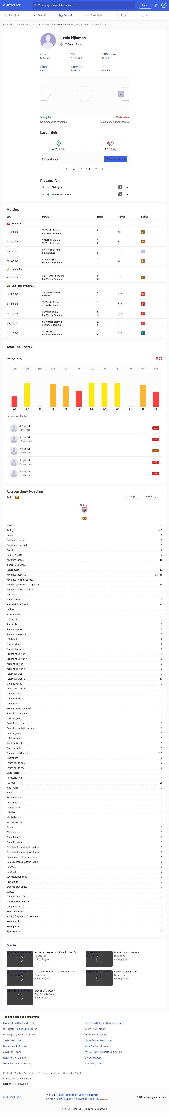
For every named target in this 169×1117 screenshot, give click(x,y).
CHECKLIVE (12, 5)
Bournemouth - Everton (15, 1046)
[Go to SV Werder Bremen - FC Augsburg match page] (84, 251)
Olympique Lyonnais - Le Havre (19, 1034)
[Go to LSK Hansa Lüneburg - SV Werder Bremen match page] (84, 277)
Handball (67, 1073)
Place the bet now (115, 159)
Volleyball (55, 1073)
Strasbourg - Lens (93, 1063)
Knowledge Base (84, 1098)
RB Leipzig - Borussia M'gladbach (20, 1029)
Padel (78, 1073)
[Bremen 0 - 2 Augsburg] (99, 978)
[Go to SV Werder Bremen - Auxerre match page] (84, 294)
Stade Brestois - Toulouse (97, 1046)
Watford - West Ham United (98, 1040)
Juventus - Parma (12, 1052)
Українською (21, 1084)
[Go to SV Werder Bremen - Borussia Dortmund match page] (84, 232)
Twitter (81, 1094)
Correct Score (24, 1078)
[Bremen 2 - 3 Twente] (20, 997)
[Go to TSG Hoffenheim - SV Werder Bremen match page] (84, 241)
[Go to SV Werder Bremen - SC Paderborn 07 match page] (84, 304)
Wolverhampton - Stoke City (17, 1063)
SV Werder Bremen (24, 24)
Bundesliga (18, 223)
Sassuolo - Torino (12, 1040)
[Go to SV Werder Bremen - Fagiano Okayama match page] (84, 323)
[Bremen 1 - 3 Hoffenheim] (99, 959)
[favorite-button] (50, 145)
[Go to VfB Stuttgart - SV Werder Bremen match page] (84, 261)
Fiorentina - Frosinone (95, 1034)
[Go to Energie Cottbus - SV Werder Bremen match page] (84, 313)
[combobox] (145, 5)
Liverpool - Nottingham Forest (18, 1023)
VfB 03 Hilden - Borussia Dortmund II (103, 1052)
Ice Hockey (42, 1073)
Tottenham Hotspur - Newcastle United (104, 1023)
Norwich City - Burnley (14, 1057)
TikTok (60, 1094)
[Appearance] (156, 5)
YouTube (71, 1094)
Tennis (17, 1073)
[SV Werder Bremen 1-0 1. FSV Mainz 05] (20, 978)
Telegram (92, 1094)
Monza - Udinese (92, 1057)
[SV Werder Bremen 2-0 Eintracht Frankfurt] (20, 959)
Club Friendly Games (23, 286)
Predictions (9, 1078)
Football (7, 24)
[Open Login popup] (164, 5)
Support (68, 1098)
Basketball (29, 1073)
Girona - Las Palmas (94, 1029)
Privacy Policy (54, 1098)
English (7, 1084)
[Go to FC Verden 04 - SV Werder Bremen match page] (84, 333)
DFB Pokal (17, 269)
